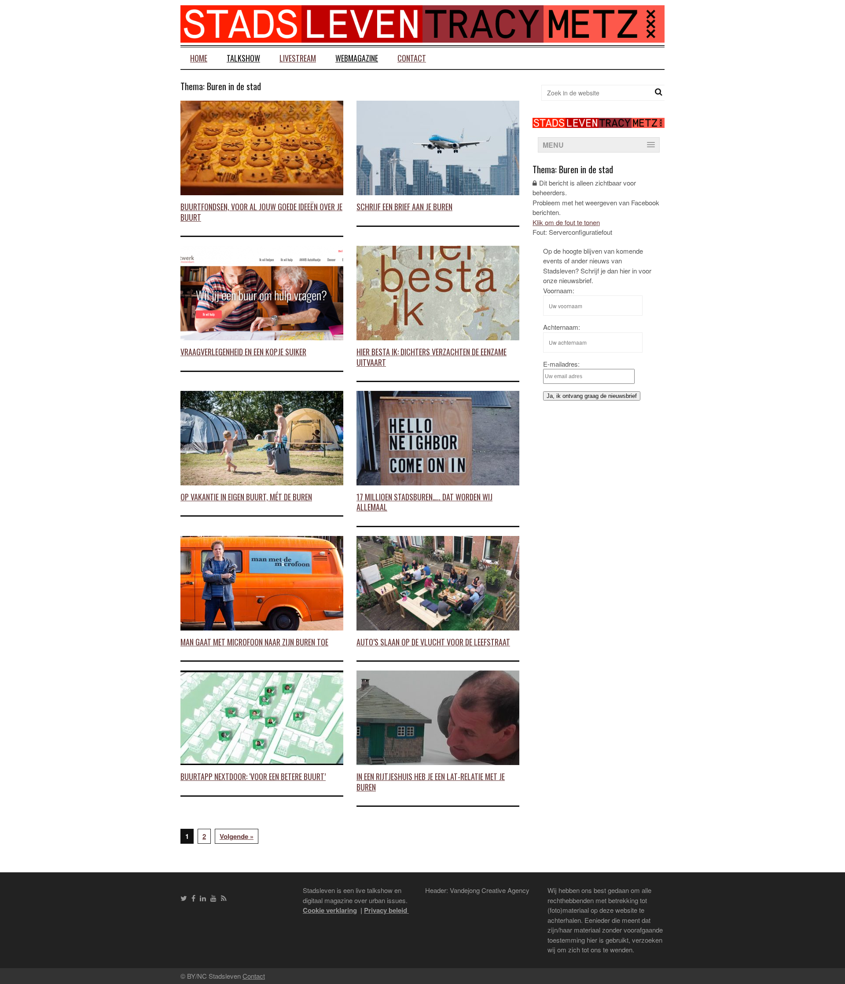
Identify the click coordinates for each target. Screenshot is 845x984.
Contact (411, 58)
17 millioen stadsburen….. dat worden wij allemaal (424, 502)
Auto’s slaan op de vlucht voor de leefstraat (433, 642)
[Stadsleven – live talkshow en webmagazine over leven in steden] (422, 37)
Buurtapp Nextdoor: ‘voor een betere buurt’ (253, 776)
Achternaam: (561, 327)
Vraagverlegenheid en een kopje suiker (243, 351)
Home (198, 58)
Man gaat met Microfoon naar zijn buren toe (254, 642)
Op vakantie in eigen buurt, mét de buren (246, 497)
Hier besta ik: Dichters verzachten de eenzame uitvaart (431, 357)
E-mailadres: (561, 363)
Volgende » (237, 836)
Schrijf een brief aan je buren (404, 206)
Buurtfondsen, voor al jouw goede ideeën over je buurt (261, 211)
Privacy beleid (386, 910)
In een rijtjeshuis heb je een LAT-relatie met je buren (430, 781)
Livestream (297, 58)
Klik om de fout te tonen (566, 222)
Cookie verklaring (330, 910)
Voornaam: (558, 290)
